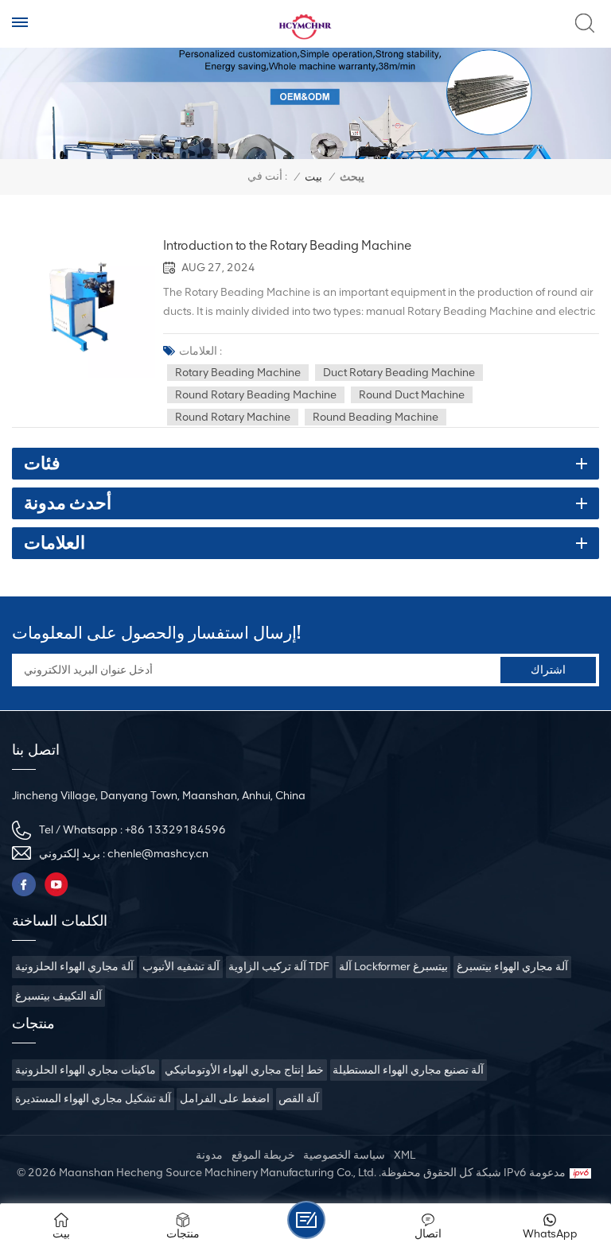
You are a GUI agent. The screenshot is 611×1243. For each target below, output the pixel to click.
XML (404, 1155)
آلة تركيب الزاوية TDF (278, 966)
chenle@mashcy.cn (157, 853)
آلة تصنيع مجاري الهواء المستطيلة (408, 1070)
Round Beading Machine (375, 417)
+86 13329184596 (175, 830)
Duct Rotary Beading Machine (399, 372)
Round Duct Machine (412, 395)
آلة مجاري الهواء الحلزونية (74, 966)
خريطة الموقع (263, 1155)
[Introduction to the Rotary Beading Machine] (83, 308)
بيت (313, 177)
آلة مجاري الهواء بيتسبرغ (512, 966)
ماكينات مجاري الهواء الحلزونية (85, 1070)
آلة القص (298, 1098)
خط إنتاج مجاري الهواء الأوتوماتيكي (244, 1070)
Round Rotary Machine (232, 417)
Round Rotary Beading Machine (256, 395)
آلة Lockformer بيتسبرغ (393, 966)
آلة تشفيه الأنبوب (181, 966)
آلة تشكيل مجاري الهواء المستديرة (93, 1098)
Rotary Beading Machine (238, 372)
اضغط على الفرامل (225, 1098)
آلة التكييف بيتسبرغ (58, 996)
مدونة (209, 1155)
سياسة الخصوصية (344, 1155)
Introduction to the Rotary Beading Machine (287, 246)
